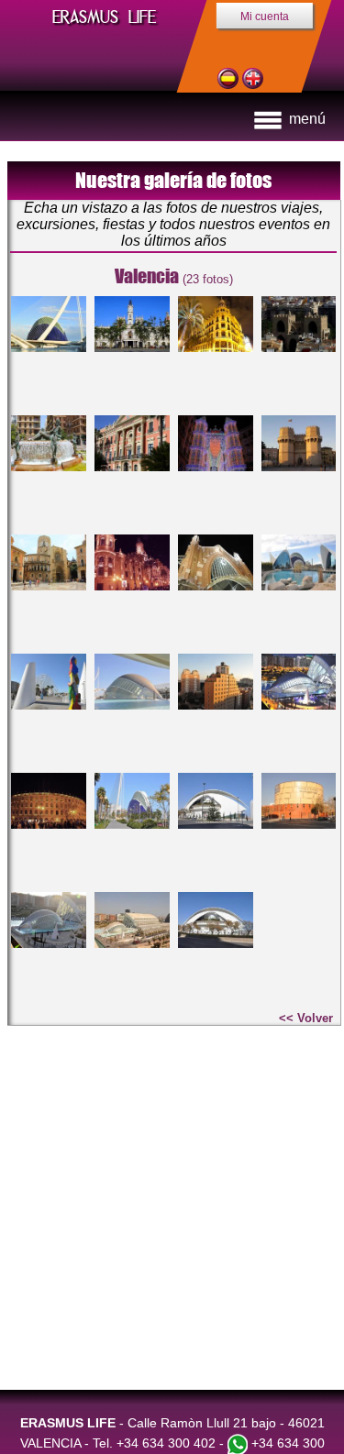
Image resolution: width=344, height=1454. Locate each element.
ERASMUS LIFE (104, 17)
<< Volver (306, 1018)
